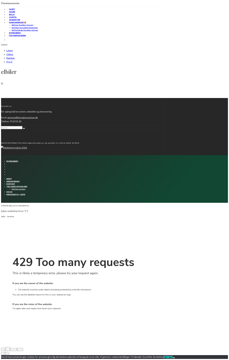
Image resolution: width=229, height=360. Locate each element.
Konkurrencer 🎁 (17, 22)
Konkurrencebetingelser (25, 28)
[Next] (7, 353)
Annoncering (13, 181)
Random (10, 58)
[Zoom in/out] (20, 349)
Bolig (12, 14)
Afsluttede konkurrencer (25, 30)
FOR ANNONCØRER (17, 36)
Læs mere (5, 97)
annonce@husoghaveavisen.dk (22, 117)
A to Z (9, 61)
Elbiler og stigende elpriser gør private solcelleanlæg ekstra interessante (45, 91)
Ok (165, 357)
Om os (9, 192)
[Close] (3, 349)
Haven (12, 12)
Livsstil (13, 17)
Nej (170, 357)
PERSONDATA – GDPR (15, 194)
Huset (12, 9)
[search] (24, 128)
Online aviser (19, 189)
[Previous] (3, 353)
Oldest (9, 54)
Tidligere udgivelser (16, 187)
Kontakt (10, 184)
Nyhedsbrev (15, 33)
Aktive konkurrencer (23, 25)
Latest (9, 50)
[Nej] (174, 357)
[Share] (7, 349)
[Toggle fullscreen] (13, 349)
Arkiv (9, 179)
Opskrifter (14, 20)
